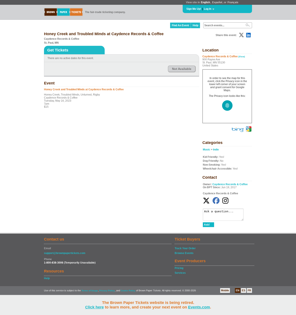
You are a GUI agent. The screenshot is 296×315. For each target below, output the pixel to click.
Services (180, 272)
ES (243, 290)
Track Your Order (185, 248)
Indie (216, 149)
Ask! (207, 224)
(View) (241, 56)
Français (233, 2)
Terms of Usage (89, 290)
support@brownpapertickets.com (64, 253)
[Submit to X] (241, 35)
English (205, 2)
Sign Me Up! (193, 8)
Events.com (199, 307)
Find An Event (180, 25)
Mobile (225, 290)
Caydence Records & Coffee (230, 184)
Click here (94, 307)
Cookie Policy (128, 290)
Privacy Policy (107, 290)
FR (249, 290)
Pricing (179, 268)
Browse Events (184, 253)
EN (237, 290)
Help (195, 25)
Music (206, 149)
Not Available (181, 69)
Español (217, 2)
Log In (207, 8)
